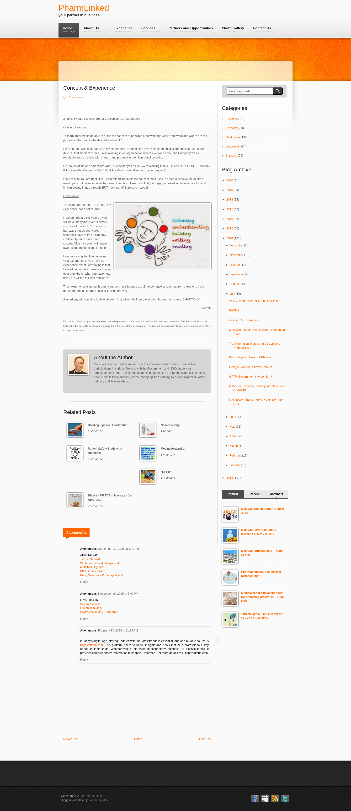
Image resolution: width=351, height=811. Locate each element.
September (237, 274)
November (237, 255)
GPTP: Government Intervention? (250, 376)
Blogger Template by (84, 800)
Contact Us (264, 29)
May (233, 426)
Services (150, 29)
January (235, 465)
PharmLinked (83, 8)
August (234, 284)
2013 (230, 477)
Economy (232, 128)
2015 (230, 228)
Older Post (204, 739)
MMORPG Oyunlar (92, 567)
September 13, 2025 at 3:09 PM (118, 548)
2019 (230, 190)
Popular (233, 494)
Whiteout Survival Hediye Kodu (100, 563)
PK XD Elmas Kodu (92, 571)
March (234, 445)
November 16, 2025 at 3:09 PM (118, 593)
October (235, 265)
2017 (230, 209)
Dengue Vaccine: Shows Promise (250, 367)
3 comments (76, 97)
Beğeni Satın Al (90, 604)
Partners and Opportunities (191, 29)
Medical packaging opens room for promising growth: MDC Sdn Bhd (262, 597)
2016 (230, 219)
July (233, 293)
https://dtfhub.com (91, 645)
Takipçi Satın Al (90, 559)
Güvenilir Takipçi (91, 608)
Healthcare (233, 137)
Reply (84, 582)
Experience (123, 29)
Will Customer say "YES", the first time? (254, 301)
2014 (230, 238)
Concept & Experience (243, 320)
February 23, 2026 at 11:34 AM (118, 630)
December (237, 245)
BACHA (234, 310)
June (233, 417)
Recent (255, 494)
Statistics (231, 155)
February (236, 455)
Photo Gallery (233, 29)
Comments (276, 496)
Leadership (233, 146)
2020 (230, 180)
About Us (95, 29)
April (233, 436)
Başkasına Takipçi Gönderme (99, 612)
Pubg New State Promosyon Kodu (102, 575)
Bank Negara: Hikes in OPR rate (250, 357)
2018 (230, 199)
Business (232, 119)
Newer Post (70, 739)
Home (69, 29)
